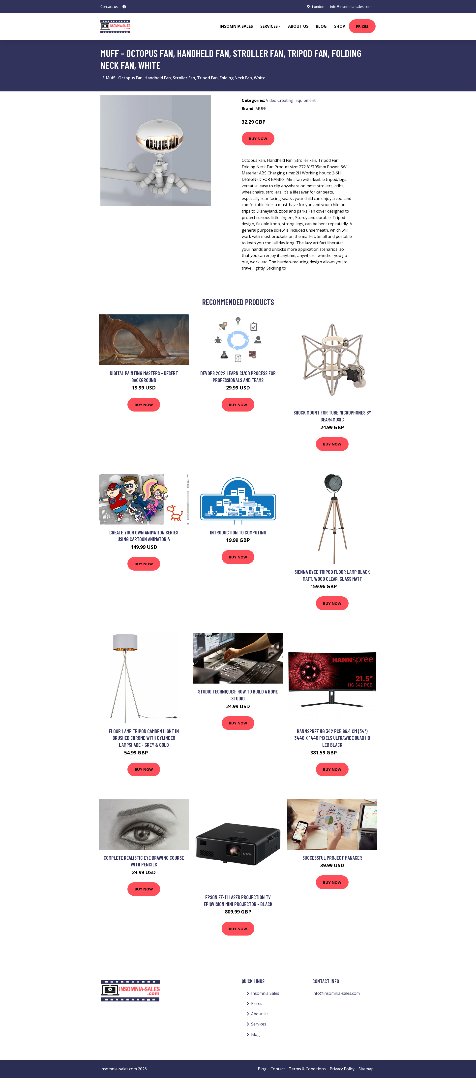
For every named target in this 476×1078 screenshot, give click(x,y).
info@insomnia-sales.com (351, 6)
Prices (362, 26)
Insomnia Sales (236, 26)
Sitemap (366, 1069)
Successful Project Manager (332, 858)
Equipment (306, 100)
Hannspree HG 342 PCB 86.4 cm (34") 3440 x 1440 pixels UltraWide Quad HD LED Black (332, 738)
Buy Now (258, 138)
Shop (339, 26)
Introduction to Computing (238, 532)
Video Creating (280, 100)
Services (258, 1024)
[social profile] (124, 6)
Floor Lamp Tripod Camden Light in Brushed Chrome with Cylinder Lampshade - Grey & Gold (144, 738)
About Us (298, 26)
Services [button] (269, 26)
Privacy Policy (342, 1069)
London (318, 6)
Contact (277, 1069)
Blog (321, 26)
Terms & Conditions (307, 1069)
